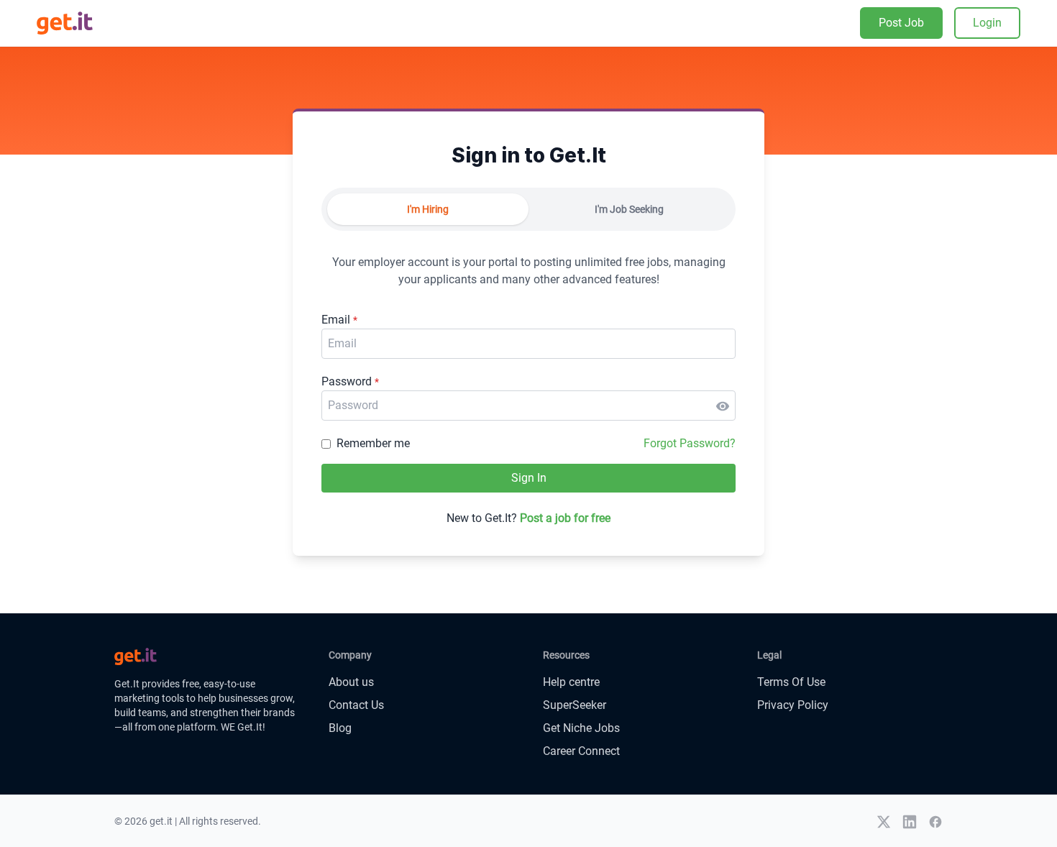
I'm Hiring (428, 209)
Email (339, 319)
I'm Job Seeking (629, 209)
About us (351, 682)
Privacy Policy (792, 705)
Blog (340, 728)
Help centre (571, 682)
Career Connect (581, 751)
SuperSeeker (574, 705)
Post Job (901, 22)
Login (987, 22)
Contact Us (356, 705)
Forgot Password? (690, 443)
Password (350, 381)
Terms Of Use (791, 682)
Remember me (373, 443)
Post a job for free (565, 518)
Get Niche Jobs (581, 728)
